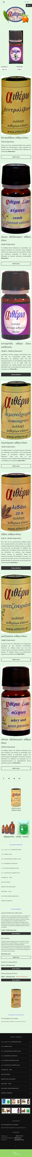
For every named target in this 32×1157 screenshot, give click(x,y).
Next (26, 799)
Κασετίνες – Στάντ (6, 891)
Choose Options (16, 374)
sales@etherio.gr (19, 1139)
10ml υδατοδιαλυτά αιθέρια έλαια (10, 872)
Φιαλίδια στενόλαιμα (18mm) (9, 962)
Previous (6, 799)
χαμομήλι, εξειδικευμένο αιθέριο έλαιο (11, 913)
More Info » (11, 151)
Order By (19, 66)
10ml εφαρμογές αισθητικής (9, 863)
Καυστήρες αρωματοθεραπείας (10, 896)
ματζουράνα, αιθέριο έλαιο (14, 636)
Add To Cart (16, 157)
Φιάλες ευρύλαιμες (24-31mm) (9, 973)
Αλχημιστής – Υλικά (6, 877)
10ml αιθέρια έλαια (6, 854)
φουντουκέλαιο (5, 938)
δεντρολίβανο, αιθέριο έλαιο (14, 137)
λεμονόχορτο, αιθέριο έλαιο (14, 442)
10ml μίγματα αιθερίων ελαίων (10, 868)
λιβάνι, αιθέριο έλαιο (11, 534)
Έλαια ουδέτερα (5, 882)
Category (4, 66)
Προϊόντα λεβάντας (6, 900)
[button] (3, 2)
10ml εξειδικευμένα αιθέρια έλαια (11, 859)
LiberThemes (17, 1154)
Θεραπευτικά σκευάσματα (8, 886)
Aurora (14, 1152)
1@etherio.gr (18, 1138)
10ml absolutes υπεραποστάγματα (11, 849)
